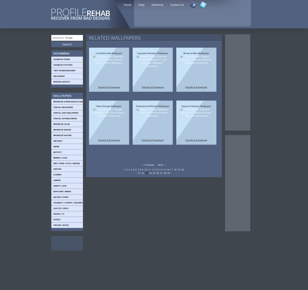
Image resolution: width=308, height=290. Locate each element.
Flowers (57, 175)
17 (171, 169)
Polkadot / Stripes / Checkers (68, 203)
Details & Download (109, 87)
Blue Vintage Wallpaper (109, 106)
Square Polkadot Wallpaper (196, 106)
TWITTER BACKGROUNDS (64, 70)
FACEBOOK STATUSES (63, 65)
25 (154, 173)
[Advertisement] (65, 243)
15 (164, 169)
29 (168, 173)
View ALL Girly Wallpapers (65, 113)
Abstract (58, 141)
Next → (162, 164)
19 (178, 169)
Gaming (57, 180)
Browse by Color (61, 124)
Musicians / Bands (62, 191)
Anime (56, 146)
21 (139, 173)
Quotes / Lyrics (60, 208)
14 (160, 169)
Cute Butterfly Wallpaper (109, 53)
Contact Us (177, 5)
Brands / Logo (60, 158)
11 (149, 169)
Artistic (57, 152)
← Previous (148, 164)
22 (142, 173)
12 (153, 169)
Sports (57, 219)
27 (161, 173)
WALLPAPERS (59, 76)
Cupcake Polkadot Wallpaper (152, 53)
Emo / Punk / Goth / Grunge (66, 163)
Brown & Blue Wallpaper (196, 53)
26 (157, 173)
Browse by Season (62, 130)
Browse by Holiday (62, 135)
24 (150, 173)
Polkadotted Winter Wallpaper (152, 106)
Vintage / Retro (61, 225)
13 (156, 169)
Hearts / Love (59, 186)
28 (165, 173)
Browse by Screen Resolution (68, 102)
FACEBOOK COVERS (61, 59)
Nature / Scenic (61, 197)
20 (182, 169)
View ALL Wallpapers (63, 107)
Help (141, 5)
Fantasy (57, 169)
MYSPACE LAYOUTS (61, 82)
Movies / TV (58, 214)
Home (127, 5)
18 (175, 169)
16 (167, 169)
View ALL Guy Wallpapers (65, 118)
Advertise (157, 5)
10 (145, 169)
